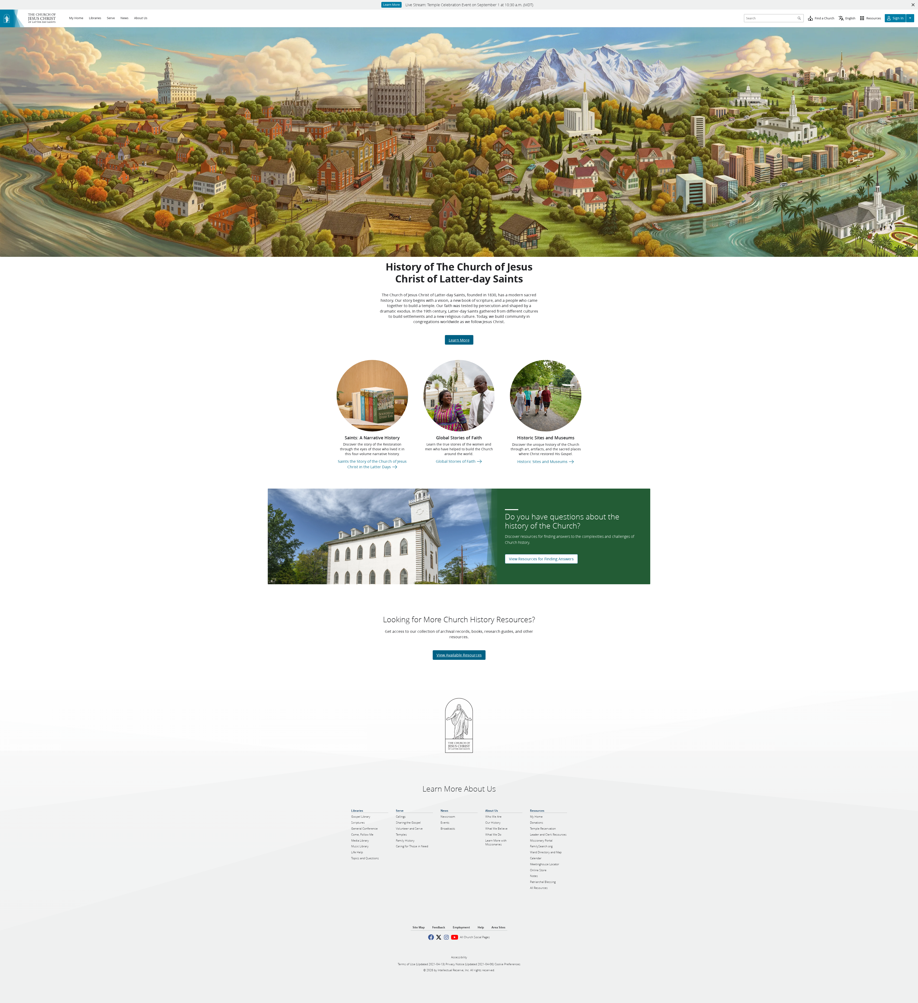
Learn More (459, 340)
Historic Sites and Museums (545, 438)
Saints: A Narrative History (372, 438)
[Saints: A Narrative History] (372, 395)
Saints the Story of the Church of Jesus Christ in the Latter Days (372, 463)
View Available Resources (459, 655)
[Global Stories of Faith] (459, 395)
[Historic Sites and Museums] (545, 395)
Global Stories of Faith (459, 438)
